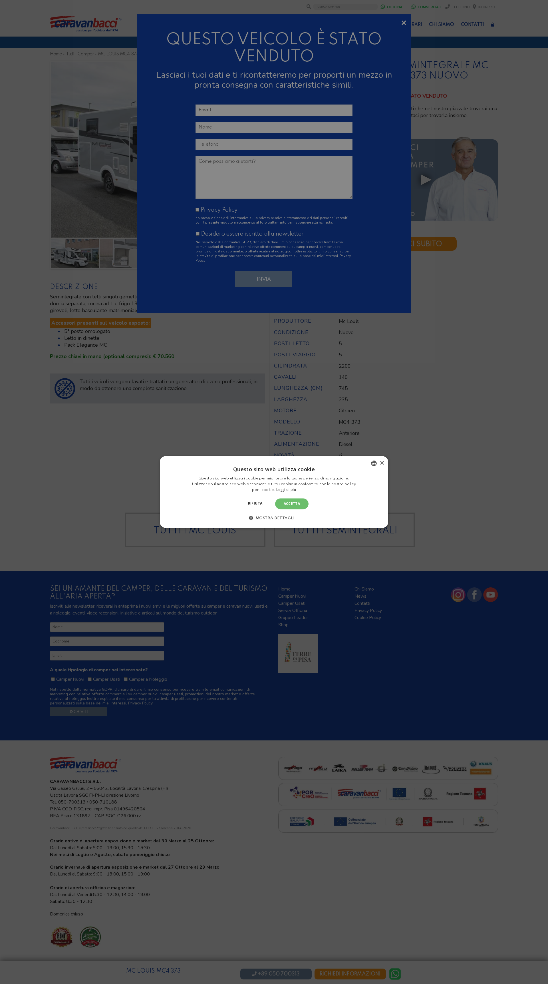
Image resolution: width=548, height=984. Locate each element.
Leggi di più (286, 489)
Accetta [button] (292, 503)
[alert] (274, 492)
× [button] (382, 463)
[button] (274, 518)
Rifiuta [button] (255, 503)
